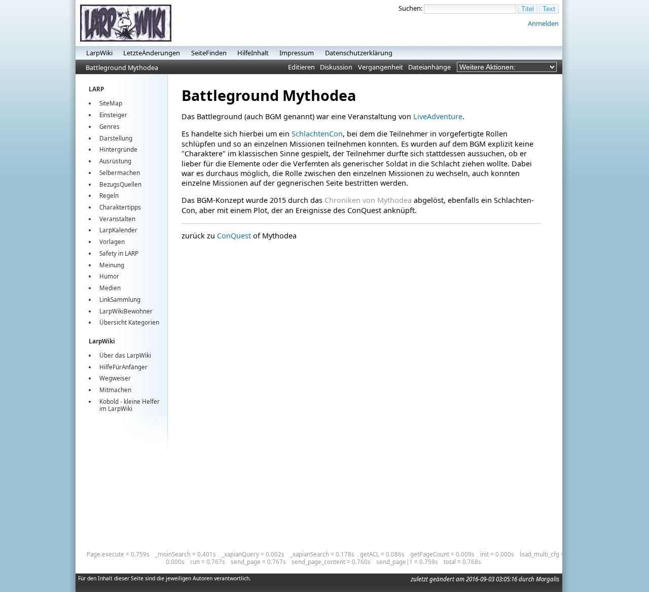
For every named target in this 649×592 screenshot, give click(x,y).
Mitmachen (115, 390)
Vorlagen (112, 242)
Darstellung (115, 138)
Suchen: (410, 8)
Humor (109, 276)
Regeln (109, 195)
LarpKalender (118, 230)
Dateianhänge (429, 67)
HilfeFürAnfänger (123, 367)
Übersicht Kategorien (129, 322)
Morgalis (547, 579)
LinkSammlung (119, 299)
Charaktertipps (120, 207)
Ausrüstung (115, 161)
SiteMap (110, 103)
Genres (109, 126)
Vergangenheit (380, 67)
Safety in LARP (118, 253)
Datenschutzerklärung (358, 52)
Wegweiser (115, 378)
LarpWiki (99, 52)
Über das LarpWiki (125, 355)
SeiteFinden (209, 52)
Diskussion (336, 67)
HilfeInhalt (253, 52)
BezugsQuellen (120, 184)
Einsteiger (113, 115)
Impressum (296, 52)
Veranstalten (117, 219)
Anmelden (543, 23)
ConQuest (234, 235)
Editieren (301, 67)
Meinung (111, 265)
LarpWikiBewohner (126, 311)
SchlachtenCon (317, 133)
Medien (110, 288)
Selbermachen (119, 173)
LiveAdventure (437, 116)
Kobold (109, 401)
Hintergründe (118, 149)
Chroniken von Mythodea (368, 200)
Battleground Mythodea (122, 67)
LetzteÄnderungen (151, 52)
